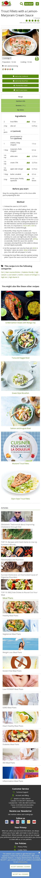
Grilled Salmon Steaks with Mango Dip (20, 323)
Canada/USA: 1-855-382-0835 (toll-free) (22, 803)
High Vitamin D (14, 277)
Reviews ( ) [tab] (20, 105)
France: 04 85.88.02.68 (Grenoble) (22, 805)
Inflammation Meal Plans (13, 781)
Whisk (26, 250)
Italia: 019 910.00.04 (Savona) (22, 807)
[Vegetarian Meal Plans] (20, 626)
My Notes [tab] (20, 110)
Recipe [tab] (20, 97)
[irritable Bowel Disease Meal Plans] (20, 754)
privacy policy (22, 862)
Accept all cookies (20, 874)
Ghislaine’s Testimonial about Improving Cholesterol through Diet (17, 525)
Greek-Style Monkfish (20, 393)
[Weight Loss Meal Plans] (20, 644)
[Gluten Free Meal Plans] (20, 662)
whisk (34, 248)
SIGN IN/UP (29, 4)
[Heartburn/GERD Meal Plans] (20, 699)
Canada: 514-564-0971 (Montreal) (22, 801)
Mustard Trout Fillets (20, 463)
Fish (2, 272)
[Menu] (37, 3)
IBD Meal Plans (9, 762)
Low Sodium (12, 275)
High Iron (4, 277)
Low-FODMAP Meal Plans (13, 689)
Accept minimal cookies (20, 867)
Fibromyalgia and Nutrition (12, 559)
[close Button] (39, 853)
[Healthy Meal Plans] (20, 607)
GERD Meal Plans (9, 707)
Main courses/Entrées (13, 272)
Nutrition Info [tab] (20, 101)
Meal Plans (8, 598)
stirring (35, 239)
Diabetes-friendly (28, 272)
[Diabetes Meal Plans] (20, 736)
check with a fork (28, 226)
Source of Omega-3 (32, 275)
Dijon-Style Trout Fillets (20, 499)
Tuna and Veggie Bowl (20, 358)
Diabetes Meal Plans (11, 744)
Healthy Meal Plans (10, 615)
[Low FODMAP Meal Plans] (20, 681)
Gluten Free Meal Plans (12, 671)
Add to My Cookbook (21, 76)
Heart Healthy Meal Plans (13, 726)
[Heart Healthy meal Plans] (20, 718)
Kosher (21, 275)
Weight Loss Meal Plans (12, 652)
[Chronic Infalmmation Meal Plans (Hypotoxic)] (20, 773)
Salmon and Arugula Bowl (20, 428)
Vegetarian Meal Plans (12, 634)
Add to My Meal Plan (21, 81)
